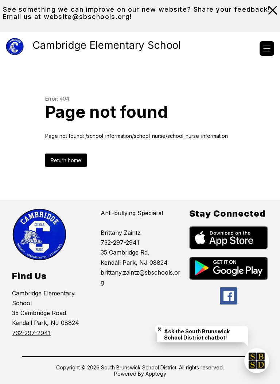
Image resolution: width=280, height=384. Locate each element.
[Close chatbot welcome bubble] (159, 329)
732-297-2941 (31, 333)
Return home (66, 160)
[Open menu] (267, 48)
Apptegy (155, 374)
